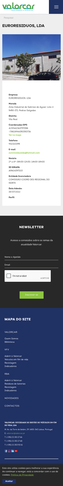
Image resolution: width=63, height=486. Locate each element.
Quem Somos (11, 339)
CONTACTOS (12, 406)
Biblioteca (10, 342)
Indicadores (11, 366)
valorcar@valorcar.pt (16, 433)
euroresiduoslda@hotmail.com (24, 153)
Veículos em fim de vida (16, 359)
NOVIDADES (12, 398)
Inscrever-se (31, 295)
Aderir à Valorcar (13, 356)
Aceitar (9, 481)
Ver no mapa (15, 135)
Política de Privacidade (22, 475)
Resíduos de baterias (15, 384)
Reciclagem (10, 363)
